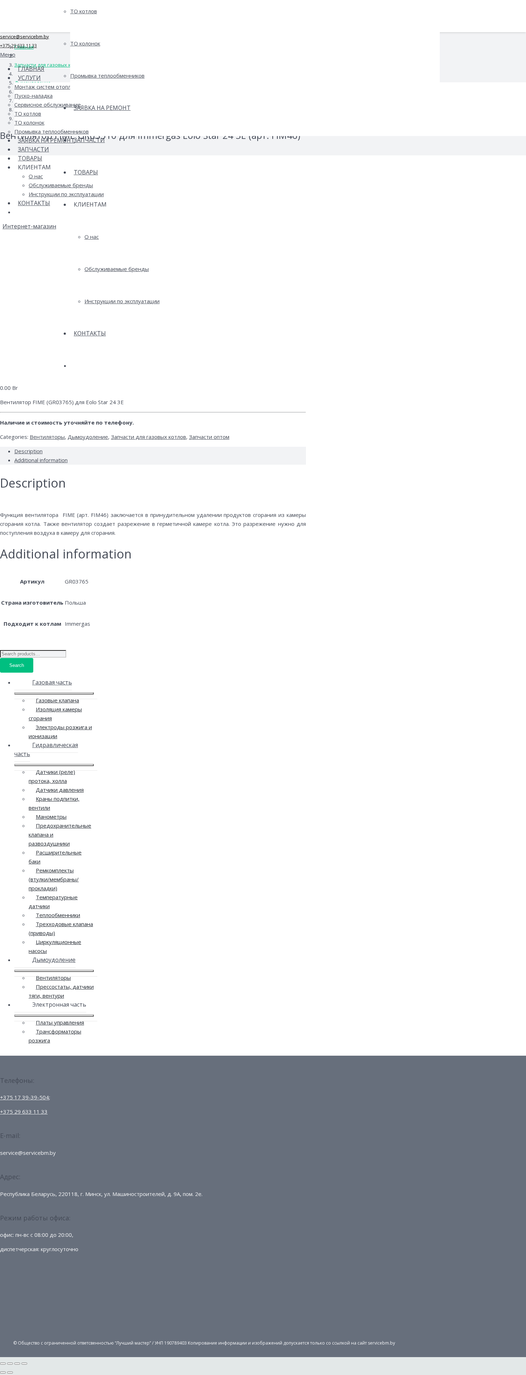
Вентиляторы (47, 436)
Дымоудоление (88, 436)
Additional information (41, 460)
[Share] (10, 1363)
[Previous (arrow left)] (3, 1372)
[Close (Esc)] (3, 1363)
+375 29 (24, 1111)
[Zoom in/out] (24, 1363)
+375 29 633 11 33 (18, 45)
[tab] (160, 451)
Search (16, 665)
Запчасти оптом (209, 436)
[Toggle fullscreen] (17, 1363)
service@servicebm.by (24, 36)
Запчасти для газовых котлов (148, 436)
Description (28, 451)
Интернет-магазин (29, 226)
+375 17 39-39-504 (24, 1097)
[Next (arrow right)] (10, 1372)
